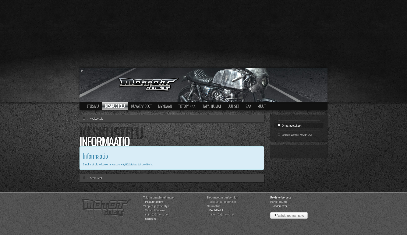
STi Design (150, 218)
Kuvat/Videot (141, 106)
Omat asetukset (291, 125)
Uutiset (233, 106)
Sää (248, 106)
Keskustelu (115, 106)
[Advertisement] (203, 34)
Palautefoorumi (154, 202)
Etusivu (93, 106)
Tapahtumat (212, 106)
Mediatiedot (216, 210)
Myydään (165, 106)
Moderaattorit (280, 206)
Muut (262, 106)
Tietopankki (187, 106)
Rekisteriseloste (280, 197)
